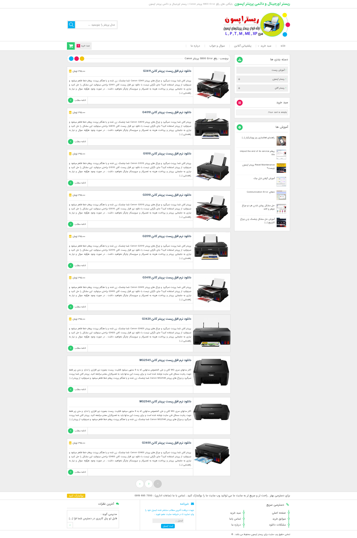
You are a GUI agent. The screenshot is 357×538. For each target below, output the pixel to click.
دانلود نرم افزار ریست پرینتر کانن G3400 (166, 443)
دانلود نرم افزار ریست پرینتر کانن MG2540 (165, 401)
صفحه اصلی (279, 513)
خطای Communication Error (261, 192)
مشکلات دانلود (277, 525)
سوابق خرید (279, 519)
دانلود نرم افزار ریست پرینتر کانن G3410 (166, 277)
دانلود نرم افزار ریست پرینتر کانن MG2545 (165, 360)
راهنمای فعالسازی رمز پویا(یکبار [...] (258, 137)
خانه (283, 46)
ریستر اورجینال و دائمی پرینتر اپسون (262, 4)
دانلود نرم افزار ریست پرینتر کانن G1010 (167, 153)
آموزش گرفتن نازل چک (264, 178)
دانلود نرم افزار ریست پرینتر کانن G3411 (167, 71)
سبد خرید (265, 46)
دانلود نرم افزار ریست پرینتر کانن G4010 (166, 112)
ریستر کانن (279, 88)
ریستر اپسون (278, 79)
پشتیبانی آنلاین (242, 46)
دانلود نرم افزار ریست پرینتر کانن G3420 (166, 319)
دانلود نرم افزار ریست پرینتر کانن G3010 (167, 195)
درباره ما (195, 46)
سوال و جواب (217, 46)
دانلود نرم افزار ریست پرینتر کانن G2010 (166, 236)
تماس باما (235, 519)
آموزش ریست (278, 70)
